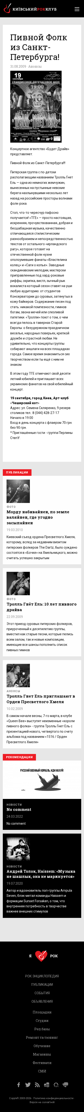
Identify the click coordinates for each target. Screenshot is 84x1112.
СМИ (42, 1071)
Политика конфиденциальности (53, 1098)
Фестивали (42, 1062)
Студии (42, 1020)
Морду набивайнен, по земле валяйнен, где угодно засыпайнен (38, 517)
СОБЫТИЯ (42, 993)
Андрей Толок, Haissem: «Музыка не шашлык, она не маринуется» (41, 874)
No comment (19, 809)
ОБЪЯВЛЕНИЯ (42, 1001)
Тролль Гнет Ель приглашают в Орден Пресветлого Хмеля (41, 698)
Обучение (42, 1046)
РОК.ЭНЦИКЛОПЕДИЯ (42, 976)
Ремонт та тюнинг (42, 1037)
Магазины (42, 1054)
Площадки (42, 1012)
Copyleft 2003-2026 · (21, 1098)
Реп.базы (42, 1029)
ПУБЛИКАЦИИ (42, 984)
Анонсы (35, 66)
